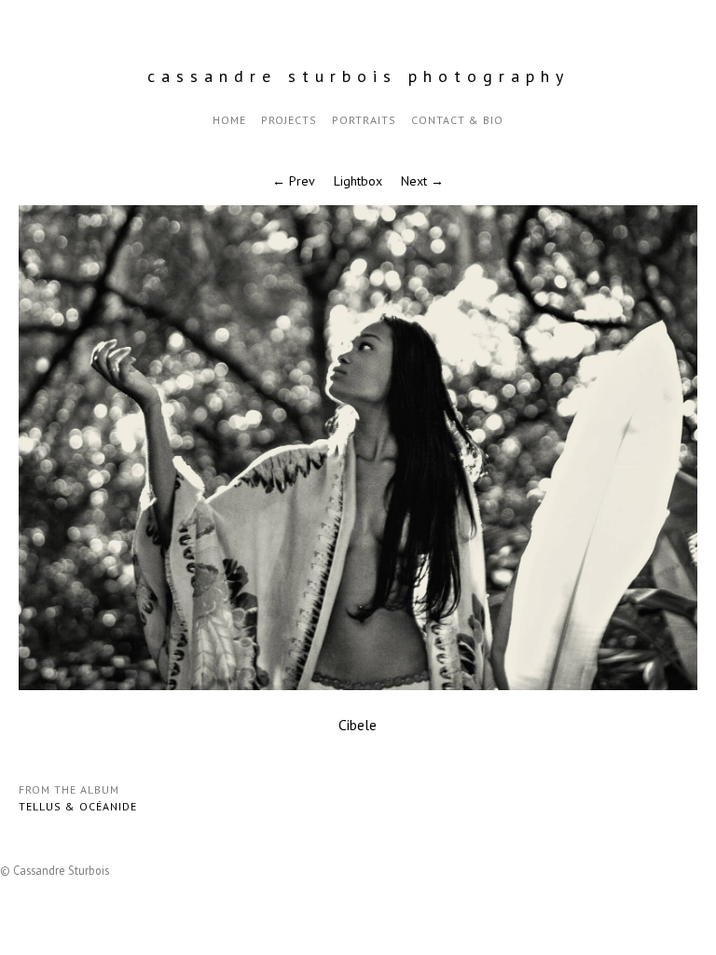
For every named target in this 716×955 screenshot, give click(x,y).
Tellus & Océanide (78, 806)
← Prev (293, 181)
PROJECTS (289, 120)
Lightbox (358, 181)
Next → (422, 181)
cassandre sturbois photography (358, 76)
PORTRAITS (364, 120)
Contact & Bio (457, 120)
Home (229, 120)
